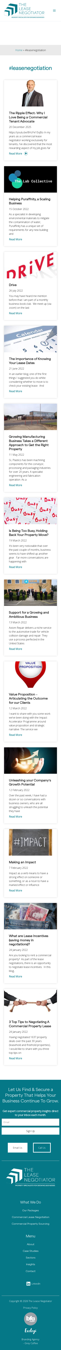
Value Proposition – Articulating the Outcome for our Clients (28, 698)
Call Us (42, 1147)
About (30, 1244)
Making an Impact (22, 862)
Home (18, 50)
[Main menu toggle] (54, 10)
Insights (30, 1264)
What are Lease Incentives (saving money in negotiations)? (28, 940)
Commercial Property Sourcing (30, 1224)
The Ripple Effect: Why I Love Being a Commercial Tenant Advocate (28, 117)
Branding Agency (30, 1339)
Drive (13, 285)
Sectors (30, 1258)
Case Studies (30, 1251)
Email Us (17, 1147)
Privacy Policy (30, 1307)
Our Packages (30, 1210)
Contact (30, 1271)
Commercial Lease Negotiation (30, 1217)
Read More (16, 153)
